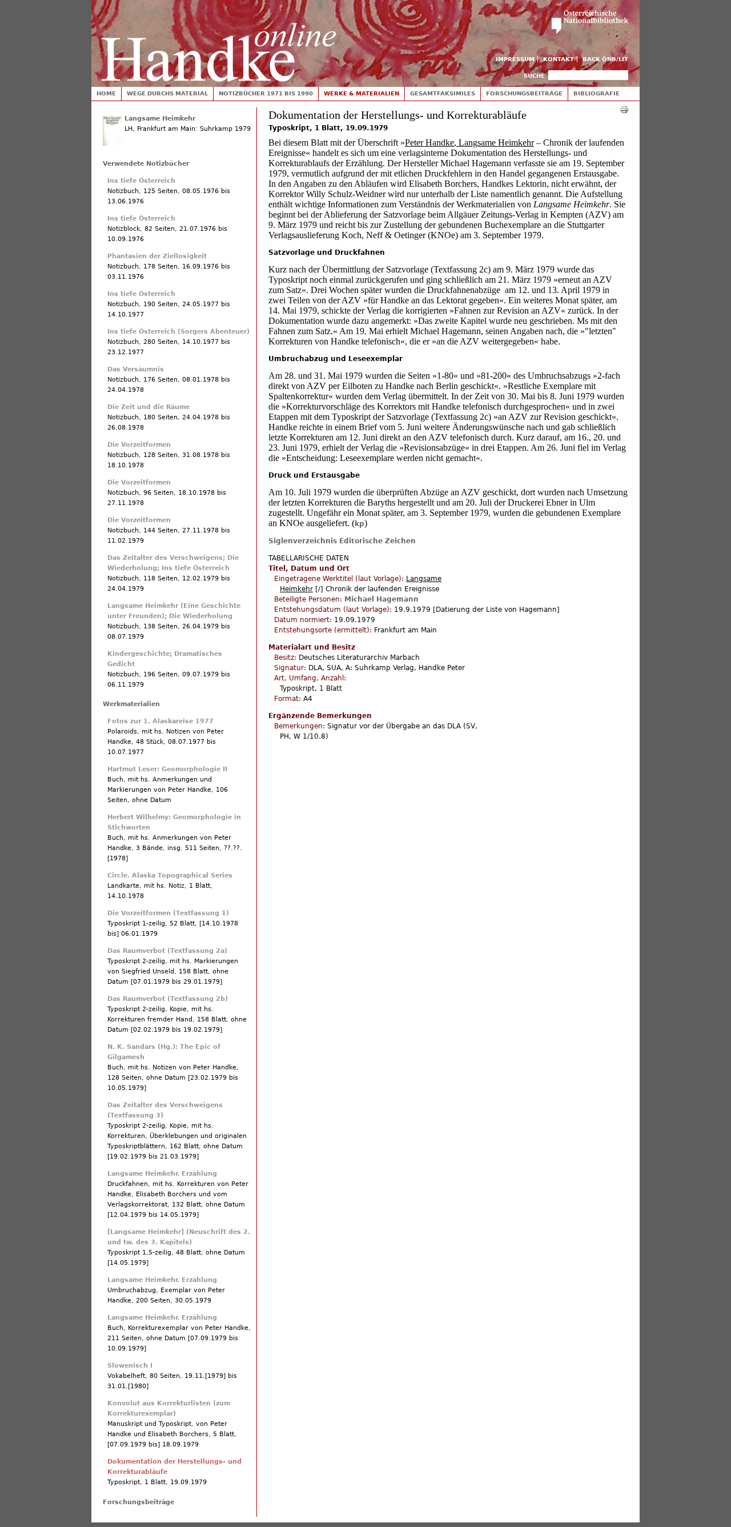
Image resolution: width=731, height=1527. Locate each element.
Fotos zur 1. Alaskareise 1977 (160, 721)
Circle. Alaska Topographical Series (169, 875)
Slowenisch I (129, 1365)
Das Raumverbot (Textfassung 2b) (167, 999)
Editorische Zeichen (377, 541)
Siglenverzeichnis (302, 541)
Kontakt (558, 59)
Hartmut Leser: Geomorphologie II (167, 769)
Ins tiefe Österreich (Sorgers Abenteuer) (178, 331)
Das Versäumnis (135, 369)
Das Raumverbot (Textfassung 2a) (167, 951)
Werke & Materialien (361, 93)
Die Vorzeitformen (139, 444)
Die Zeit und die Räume (148, 407)
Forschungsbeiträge (524, 93)
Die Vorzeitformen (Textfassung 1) (168, 913)
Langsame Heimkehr (159, 118)
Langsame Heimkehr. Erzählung (162, 1173)
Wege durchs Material (167, 93)
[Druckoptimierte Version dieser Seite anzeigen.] (624, 109)
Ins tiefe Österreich (141, 181)
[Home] (218, 41)
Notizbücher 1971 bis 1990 (266, 93)
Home (106, 93)
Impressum (515, 59)
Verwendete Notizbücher (146, 163)
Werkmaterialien (131, 704)
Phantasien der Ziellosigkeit (157, 256)
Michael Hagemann (381, 599)
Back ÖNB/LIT (605, 59)
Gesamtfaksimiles (442, 93)
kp (359, 524)
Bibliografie (596, 93)
